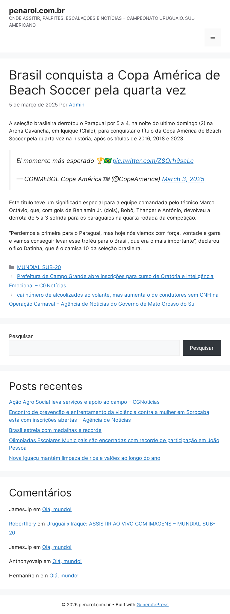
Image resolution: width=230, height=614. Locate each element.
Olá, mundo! (57, 509)
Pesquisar (21, 336)
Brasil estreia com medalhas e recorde (55, 430)
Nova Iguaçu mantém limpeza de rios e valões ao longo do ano (84, 458)
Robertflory (22, 524)
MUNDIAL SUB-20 (39, 267)
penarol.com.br (37, 10)
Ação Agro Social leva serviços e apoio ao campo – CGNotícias (84, 402)
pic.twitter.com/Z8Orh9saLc (153, 160)
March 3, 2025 (183, 179)
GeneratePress (153, 604)
